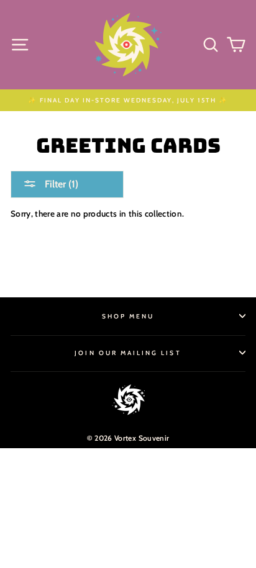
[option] (128, 100)
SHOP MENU (128, 316)
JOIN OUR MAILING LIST (128, 353)
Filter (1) (60, 184)
